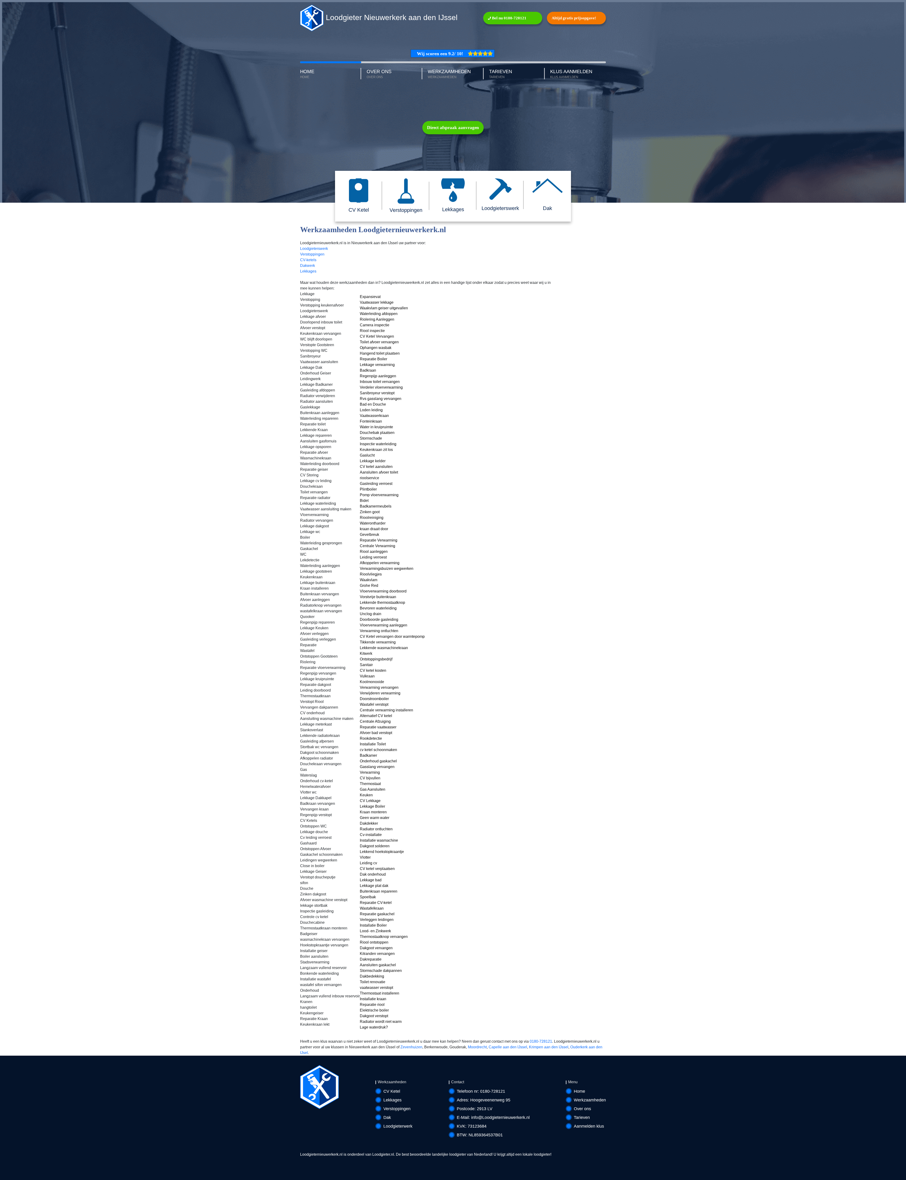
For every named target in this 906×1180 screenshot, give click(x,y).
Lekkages (308, 271)
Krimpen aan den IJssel (548, 1047)
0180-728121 (541, 1041)
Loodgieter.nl (383, 1154)
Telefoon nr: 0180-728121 (481, 1091)
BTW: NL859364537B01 (480, 1135)
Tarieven (582, 1117)
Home (579, 1091)
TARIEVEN (500, 74)
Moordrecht (477, 1047)
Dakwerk (307, 266)
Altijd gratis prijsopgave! (574, 18)
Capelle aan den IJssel (508, 1047)
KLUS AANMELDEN (571, 74)
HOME (307, 74)
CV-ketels (308, 260)
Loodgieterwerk (397, 1126)
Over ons (582, 1108)
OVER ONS (379, 74)
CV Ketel (391, 1091)
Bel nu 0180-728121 (508, 18)
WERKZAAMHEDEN (449, 74)
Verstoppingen (312, 254)
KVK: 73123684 (472, 1126)
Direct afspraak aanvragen (453, 127)
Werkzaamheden (590, 1100)
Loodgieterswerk (314, 249)
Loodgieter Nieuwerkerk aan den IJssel (390, 17)
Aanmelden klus (589, 1126)
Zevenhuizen (411, 1047)
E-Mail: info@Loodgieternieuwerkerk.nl (493, 1117)
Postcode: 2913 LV (474, 1108)
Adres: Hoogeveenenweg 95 (483, 1100)
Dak (387, 1117)
